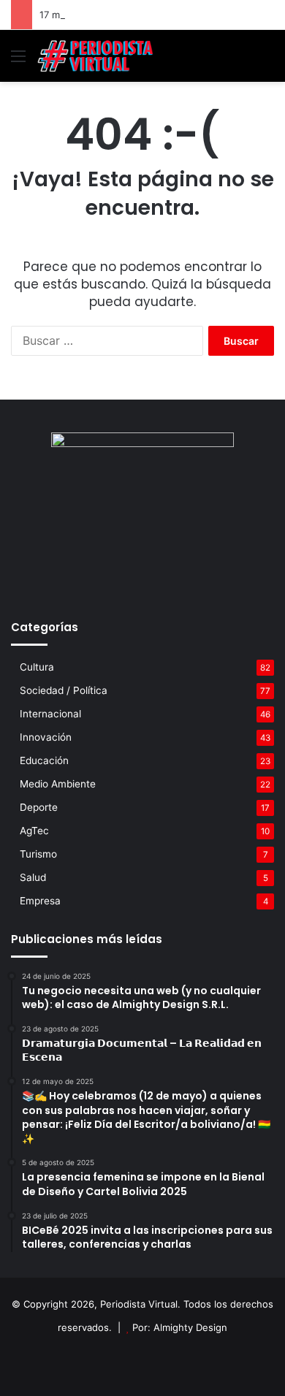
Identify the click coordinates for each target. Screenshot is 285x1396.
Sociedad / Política (63, 690)
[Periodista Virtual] (95, 56)
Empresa (40, 901)
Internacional (50, 714)
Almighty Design (190, 1327)
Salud (33, 877)
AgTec (34, 830)
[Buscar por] (266, 61)
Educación (44, 760)
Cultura (37, 667)
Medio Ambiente (58, 784)
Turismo (38, 854)
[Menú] (18, 61)
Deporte (39, 807)
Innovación (46, 737)
